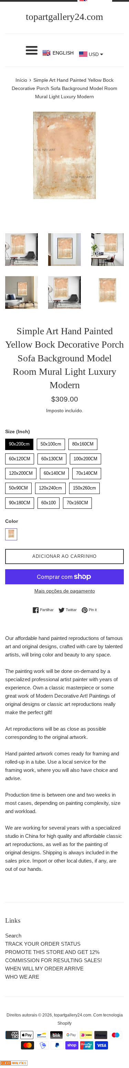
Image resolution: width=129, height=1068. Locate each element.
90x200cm (19, 443)
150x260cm (84, 487)
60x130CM (52, 457)
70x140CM (87, 472)
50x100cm (51, 443)
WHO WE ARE (22, 977)
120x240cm (50, 487)
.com (64, 16)
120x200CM (21, 472)
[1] (11, 534)
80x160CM (83, 443)
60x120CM (20, 457)
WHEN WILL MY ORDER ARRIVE (44, 968)
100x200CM (85, 457)
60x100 (49, 501)
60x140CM (54, 472)
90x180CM (20, 501)
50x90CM (18, 487)
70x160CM (77, 501)
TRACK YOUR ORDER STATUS (42, 944)
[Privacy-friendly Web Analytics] (14, 1064)
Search (13, 935)
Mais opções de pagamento (64, 591)
